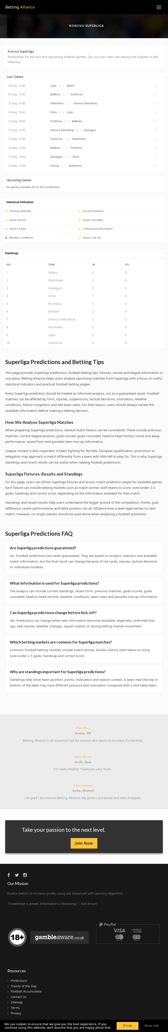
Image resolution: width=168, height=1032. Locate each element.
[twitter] (18, 875)
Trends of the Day (24, 986)
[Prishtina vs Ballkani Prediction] (156, 121)
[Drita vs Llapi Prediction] (156, 112)
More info (152, 1025)
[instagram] (26, 875)
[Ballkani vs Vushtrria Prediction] (156, 94)
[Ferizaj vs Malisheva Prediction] (156, 165)
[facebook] (10, 875)
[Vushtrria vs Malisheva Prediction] (156, 139)
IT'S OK (127, 1026)
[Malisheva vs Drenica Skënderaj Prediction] (156, 103)
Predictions (19, 981)
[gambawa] (49, 939)
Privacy (16, 1013)
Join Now (84, 843)
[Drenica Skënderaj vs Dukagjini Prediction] (156, 130)
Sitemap (17, 1002)
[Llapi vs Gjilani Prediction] (156, 85)
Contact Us (18, 997)
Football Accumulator (26, 991)
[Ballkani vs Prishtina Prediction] (156, 148)
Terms (15, 1008)
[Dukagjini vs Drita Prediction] (156, 156)
